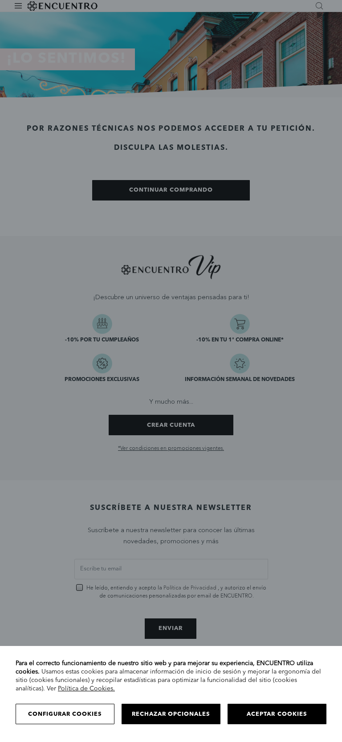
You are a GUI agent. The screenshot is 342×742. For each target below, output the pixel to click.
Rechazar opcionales (171, 714)
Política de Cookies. (86, 689)
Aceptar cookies (277, 714)
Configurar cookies (65, 714)
